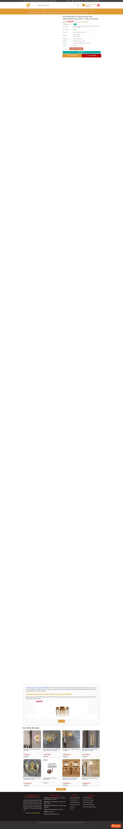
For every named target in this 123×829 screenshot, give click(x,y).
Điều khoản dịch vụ (74, 800)
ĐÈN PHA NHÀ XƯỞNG (67, 13)
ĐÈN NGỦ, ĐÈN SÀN (43, 13)
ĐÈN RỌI (75, 13)
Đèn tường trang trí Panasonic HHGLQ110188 (50, 779)
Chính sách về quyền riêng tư (89, 806)
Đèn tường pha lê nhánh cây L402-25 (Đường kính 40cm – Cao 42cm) (51, 750)
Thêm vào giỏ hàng (76, 48)
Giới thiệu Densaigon (75, 797)
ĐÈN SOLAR (84, 10)
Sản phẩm (72, 806)
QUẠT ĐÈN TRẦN (66, 10)
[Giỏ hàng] (98, 5)
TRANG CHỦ (31, 10)
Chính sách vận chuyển (88, 800)
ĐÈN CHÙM (37, 10)
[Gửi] (78, 5)
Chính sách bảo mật (87, 797)
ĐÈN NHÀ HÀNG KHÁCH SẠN (55, 13)
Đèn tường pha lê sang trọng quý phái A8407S (37, 687)
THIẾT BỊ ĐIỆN (92, 10)
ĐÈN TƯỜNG (59, 10)
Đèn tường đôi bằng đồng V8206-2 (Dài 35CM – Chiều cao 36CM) (70, 779)
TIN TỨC (92, 13)
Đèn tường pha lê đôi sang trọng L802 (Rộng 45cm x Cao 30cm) (32, 779)
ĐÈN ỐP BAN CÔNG (33, 13)
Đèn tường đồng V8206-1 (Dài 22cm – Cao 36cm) (90, 779)
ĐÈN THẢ (53, 10)
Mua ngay (82, 52)
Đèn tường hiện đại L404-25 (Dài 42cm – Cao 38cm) (71, 750)
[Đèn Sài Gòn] (28, 5)
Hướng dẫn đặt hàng (75, 802)
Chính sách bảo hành (88, 802)
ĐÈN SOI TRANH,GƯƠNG (83, 13)
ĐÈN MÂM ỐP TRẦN (45, 10)
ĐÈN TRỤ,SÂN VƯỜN (76, 10)
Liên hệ (71, 809)
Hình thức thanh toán (75, 804)
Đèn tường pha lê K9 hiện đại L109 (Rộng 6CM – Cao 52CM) (90, 750)
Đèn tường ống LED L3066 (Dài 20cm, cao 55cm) (32, 750)
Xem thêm (61, 721)
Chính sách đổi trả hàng (88, 804)
